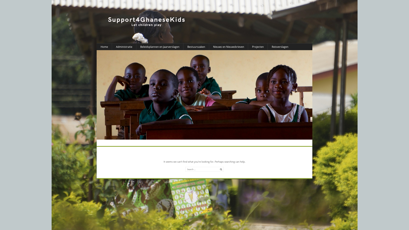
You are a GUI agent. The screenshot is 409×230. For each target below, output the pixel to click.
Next (303, 95)
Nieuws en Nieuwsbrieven (228, 47)
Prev (106, 95)
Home (104, 47)
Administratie (124, 47)
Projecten (258, 47)
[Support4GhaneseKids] (146, 22)
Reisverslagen (280, 47)
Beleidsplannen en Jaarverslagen (159, 47)
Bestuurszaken (196, 47)
